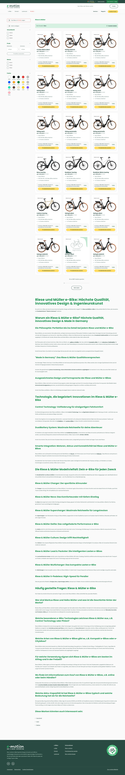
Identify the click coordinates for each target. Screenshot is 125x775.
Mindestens (9, 46)
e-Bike (9, 11)
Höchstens (22, 46)
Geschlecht (11, 30)
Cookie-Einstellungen (27, 769)
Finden (114, 6)
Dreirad (16, 11)
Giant (37, 722)
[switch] (9, 20)
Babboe (38, 725)
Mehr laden (76, 288)
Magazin (103, 11)
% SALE (32, 11)
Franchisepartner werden (71, 751)
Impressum (10, 769)
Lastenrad (24, 11)
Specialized (39, 718)
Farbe (9, 73)
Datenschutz (17, 769)
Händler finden (113, 11)
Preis (8, 43)
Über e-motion (68, 748)
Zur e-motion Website (112, 769)
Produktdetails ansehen (48, 66)
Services (95, 11)
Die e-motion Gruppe (70, 754)
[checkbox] (8, 33)
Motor (9, 59)
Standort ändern (112, 26)
